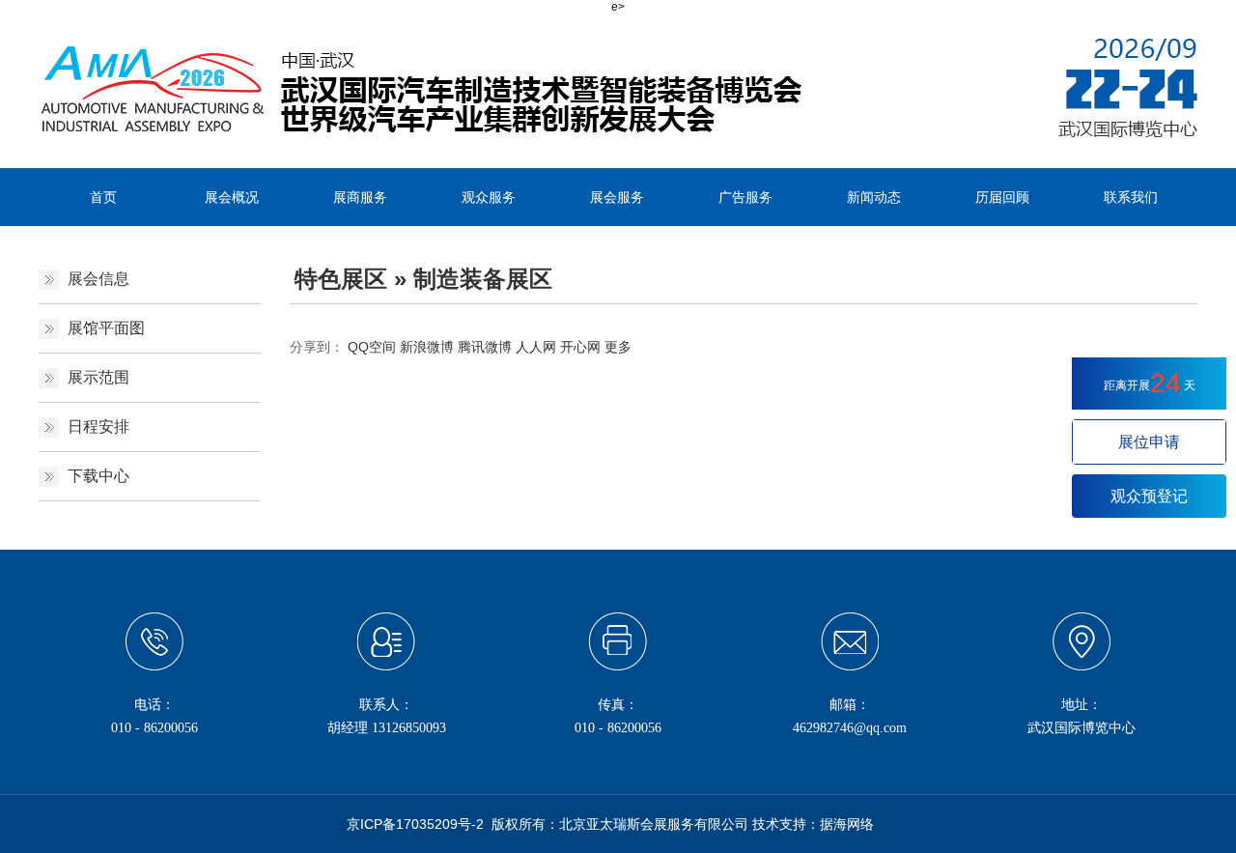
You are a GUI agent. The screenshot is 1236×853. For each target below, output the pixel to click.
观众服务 (489, 197)
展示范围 (98, 377)
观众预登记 (1149, 496)
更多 (618, 347)
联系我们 (1131, 197)
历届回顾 (1002, 197)
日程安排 (98, 426)
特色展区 (341, 279)
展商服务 (360, 197)
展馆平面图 (106, 328)
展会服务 (617, 197)
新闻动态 (874, 197)
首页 (103, 197)
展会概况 (232, 197)
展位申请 (1149, 442)
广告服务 (745, 197)
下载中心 (98, 476)
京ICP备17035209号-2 (415, 824)
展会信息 (98, 278)
